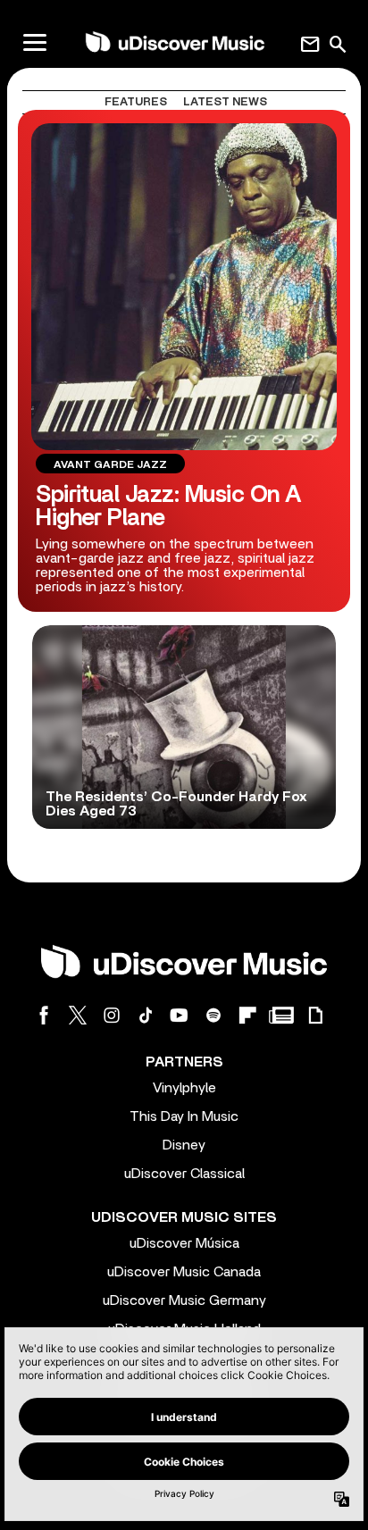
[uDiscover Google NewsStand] (281, 1015)
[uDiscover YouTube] (179, 1015)
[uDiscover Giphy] (315, 1015)
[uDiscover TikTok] (145, 1015)
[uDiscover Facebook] (43, 1015)
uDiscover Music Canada (184, 1272)
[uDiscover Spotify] (213, 1015)
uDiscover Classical (184, 1173)
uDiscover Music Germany (184, 1300)
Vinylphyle (184, 1088)
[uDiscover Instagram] (111, 1015)
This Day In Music (184, 1116)
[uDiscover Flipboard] (247, 1015)
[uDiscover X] (77, 1015)
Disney (184, 1145)
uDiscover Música (184, 1243)
